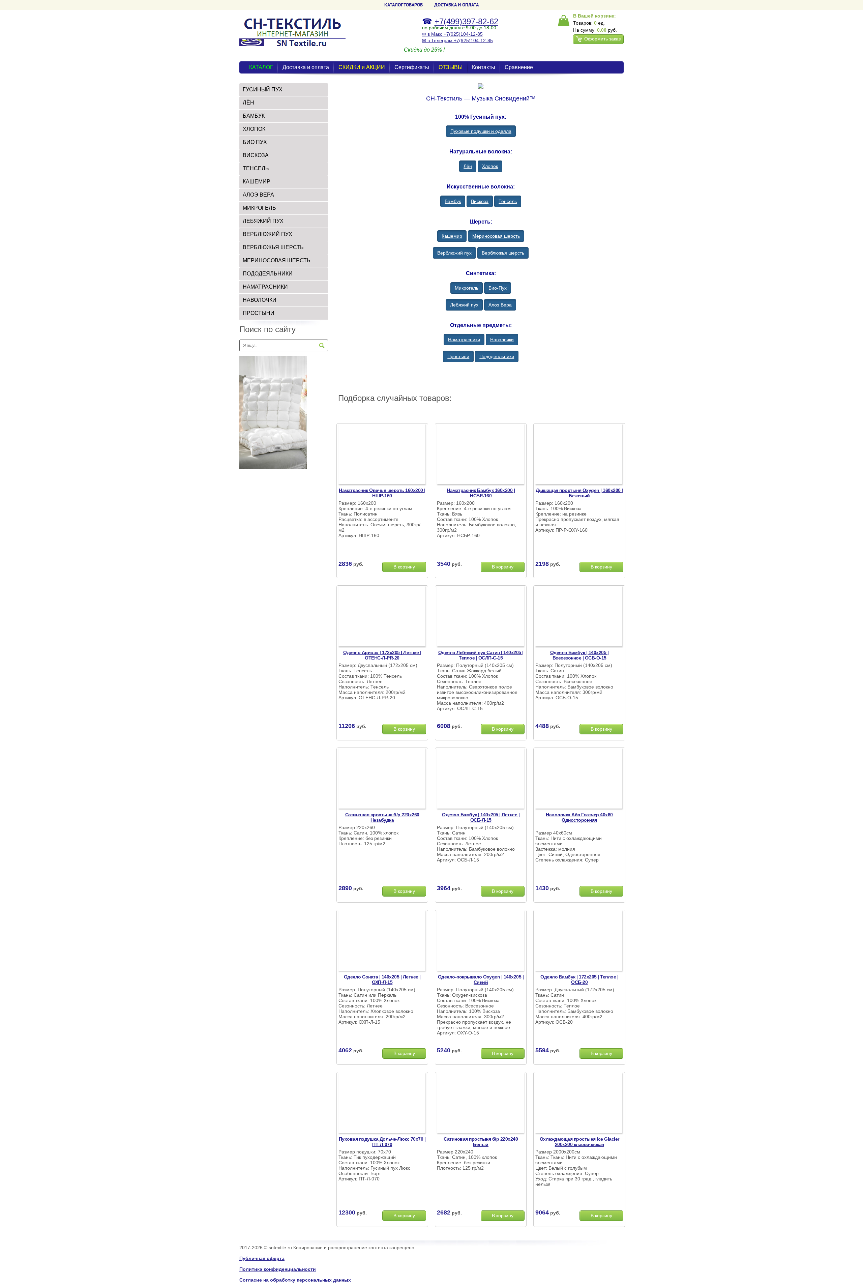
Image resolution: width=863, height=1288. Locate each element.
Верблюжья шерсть (273, 247)
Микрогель (259, 208)
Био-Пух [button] (497, 288)
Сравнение (519, 67)
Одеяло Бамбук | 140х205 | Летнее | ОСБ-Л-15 (480, 817)
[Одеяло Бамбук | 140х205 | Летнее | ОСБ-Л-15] (480, 779)
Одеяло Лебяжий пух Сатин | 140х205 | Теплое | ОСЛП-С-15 (481, 655)
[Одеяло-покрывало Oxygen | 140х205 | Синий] (480, 941)
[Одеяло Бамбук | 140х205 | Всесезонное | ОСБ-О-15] (578, 617)
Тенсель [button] (508, 201)
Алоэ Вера (258, 195)
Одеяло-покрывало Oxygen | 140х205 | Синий (481, 979)
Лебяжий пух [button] (464, 305)
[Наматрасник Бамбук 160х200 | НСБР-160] (480, 455)
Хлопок (254, 129)
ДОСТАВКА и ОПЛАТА (456, 5)
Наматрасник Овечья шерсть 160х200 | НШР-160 (382, 493)
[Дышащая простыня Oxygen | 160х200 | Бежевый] (578, 455)
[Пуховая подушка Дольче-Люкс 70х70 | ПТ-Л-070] (381, 1103)
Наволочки (259, 300)
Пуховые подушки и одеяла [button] (480, 131)
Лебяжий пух (263, 221)
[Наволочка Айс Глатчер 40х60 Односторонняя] (578, 779)
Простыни (258, 313)
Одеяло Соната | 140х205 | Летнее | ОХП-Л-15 (382, 979)
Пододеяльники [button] (496, 356)
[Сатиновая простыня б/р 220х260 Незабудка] (381, 779)
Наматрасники (265, 287)
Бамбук (254, 116)
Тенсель (256, 168)
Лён (248, 103)
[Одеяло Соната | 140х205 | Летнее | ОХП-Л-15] (381, 941)
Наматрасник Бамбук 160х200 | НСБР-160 (481, 493)
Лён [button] (468, 166)
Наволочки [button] (502, 339)
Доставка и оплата (305, 67)
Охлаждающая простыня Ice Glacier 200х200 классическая (579, 1141)
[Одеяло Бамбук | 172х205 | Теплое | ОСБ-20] (578, 941)
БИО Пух (255, 142)
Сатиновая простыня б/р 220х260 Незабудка (382, 817)
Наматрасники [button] (464, 339)
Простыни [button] (458, 356)
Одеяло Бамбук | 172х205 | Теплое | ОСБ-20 (579, 979)
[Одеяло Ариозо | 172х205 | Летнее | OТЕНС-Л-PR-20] (381, 617)
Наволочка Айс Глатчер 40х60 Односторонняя (579, 817)
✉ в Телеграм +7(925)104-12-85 (457, 40)
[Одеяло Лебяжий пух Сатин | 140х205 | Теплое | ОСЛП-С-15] (480, 617)
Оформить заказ (602, 38)
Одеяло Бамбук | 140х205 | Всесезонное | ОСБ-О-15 (579, 655)
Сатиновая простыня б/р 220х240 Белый (481, 1141)
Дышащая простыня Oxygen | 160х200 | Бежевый (579, 493)
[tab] (283, 89)
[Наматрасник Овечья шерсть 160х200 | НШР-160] (381, 455)
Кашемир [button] (452, 236)
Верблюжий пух (267, 234)
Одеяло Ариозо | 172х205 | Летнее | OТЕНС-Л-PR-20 (382, 655)
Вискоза (256, 155)
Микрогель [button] (466, 288)
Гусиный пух (262, 89)
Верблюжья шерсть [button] (503, 253)
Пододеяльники (268, 273)
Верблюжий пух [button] (454, 253)
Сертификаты (411, 67)
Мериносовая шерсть (276, 260)
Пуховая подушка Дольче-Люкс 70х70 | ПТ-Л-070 (382, 1141)
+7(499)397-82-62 (466, 21)
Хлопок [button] (490, 166)
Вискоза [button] (479, 201)
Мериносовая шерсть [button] (496, 236)
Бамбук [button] (453, 201)
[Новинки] (273, 412)
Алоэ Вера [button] (500, 305)
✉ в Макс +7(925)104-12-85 (452, 34)
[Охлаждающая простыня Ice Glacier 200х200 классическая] (578, 1103)
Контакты (483, 67)
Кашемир (256, 181)
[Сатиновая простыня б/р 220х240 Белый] (480, 1103)
